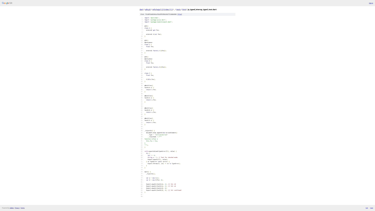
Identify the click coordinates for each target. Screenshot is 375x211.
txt (367, 208)
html (184, 9)
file (179, 14)
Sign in (371, 3)
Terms (23, 208)
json (371, 208)
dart (141, 9)
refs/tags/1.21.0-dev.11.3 (162, 9)
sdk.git (148, 9)
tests (178, 9)
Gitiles (12, 208)
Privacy (17, 208)
